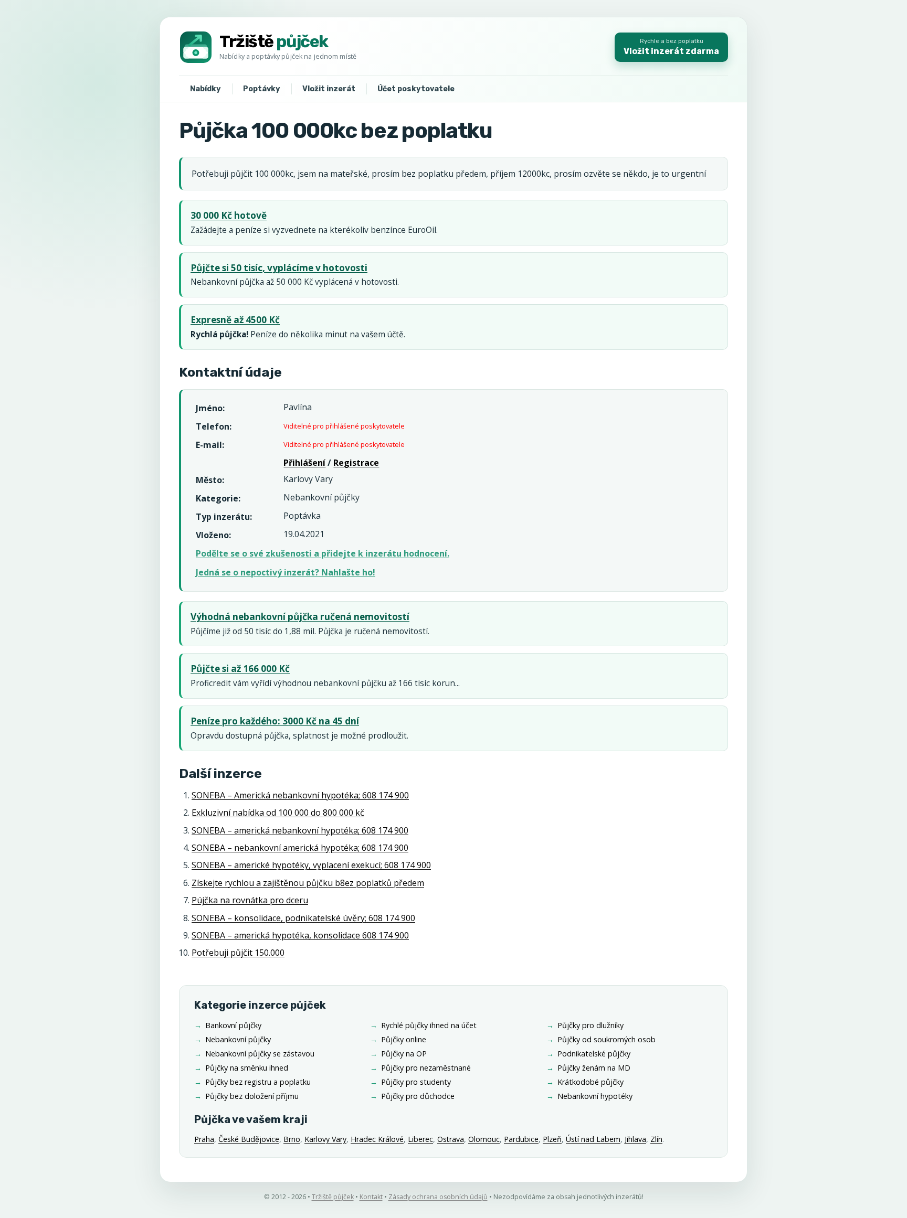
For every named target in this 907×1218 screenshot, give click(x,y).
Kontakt (371, 1196)
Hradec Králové (377, 1139)
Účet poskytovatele (416, 88)
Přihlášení (304, 462)
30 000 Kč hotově (229, 215)
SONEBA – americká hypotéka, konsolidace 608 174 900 (300, 935)
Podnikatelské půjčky (593, 1054)
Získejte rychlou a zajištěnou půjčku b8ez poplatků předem (308, 883)
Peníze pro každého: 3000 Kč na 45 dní (275, 721)
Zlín (656, 1139)
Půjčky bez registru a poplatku (258, 1082)
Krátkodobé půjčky (590, 1082)
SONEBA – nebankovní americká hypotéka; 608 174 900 (300, 847)
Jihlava (635, 1139)
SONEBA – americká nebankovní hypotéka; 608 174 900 (300, 830)
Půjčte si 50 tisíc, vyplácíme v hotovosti (279, 268)
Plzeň (552, 1139)
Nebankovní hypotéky (594, 1096)
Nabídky (205, 88)
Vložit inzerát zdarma (671, 47)
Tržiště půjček (333, 1196)
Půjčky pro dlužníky (590, 1025)
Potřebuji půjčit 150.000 (238, 952)
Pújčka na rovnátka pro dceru (250, 900)
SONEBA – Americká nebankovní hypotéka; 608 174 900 (300, 795)
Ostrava (450, 1139)
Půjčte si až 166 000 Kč (240, 669)
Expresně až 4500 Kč (235, 320)
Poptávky (261, 88)
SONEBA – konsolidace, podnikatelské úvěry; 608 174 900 (303, 918)
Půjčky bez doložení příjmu (252, 1096)
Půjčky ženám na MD (593, 1068)
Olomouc (484, 1139)
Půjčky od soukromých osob (606, 1039)
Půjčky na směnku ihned (246, 1068)
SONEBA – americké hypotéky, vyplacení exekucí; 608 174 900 (311, 865)
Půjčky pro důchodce (418, 1096)
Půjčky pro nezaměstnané (426, 1068)
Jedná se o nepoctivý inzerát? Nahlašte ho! (285, 572)
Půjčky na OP (404, 1054)
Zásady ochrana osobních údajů (438, 1196)
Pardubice (521, 1139)
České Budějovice (248, 1139)
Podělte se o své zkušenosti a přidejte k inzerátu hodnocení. (322, 553)
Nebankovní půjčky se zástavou (259, 1054)
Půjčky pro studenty (416, 1082)
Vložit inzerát (328, 88)
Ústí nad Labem (593, 1139)
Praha (204, 1139)
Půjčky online (403, 1039)
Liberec (420, 1139)
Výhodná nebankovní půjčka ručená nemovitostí (300, 617)
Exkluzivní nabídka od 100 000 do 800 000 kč (278, 812)
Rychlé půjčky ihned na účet (429, 1025)
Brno (291, 1139)
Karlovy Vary (325, 1139)
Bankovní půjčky (233, 1025)
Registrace (356, 462)
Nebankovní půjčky (238, 1039)
